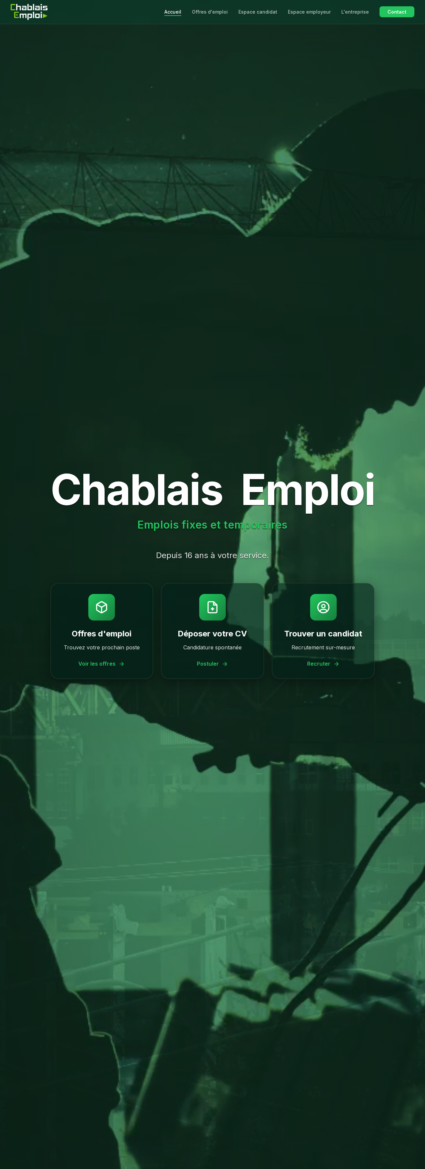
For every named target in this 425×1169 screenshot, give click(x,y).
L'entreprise (355, 12)
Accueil (172, 12)
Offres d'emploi (210, 12)
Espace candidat (257, 12)
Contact (396, 12)
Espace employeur (309, 12)
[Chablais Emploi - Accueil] (29, 12)
